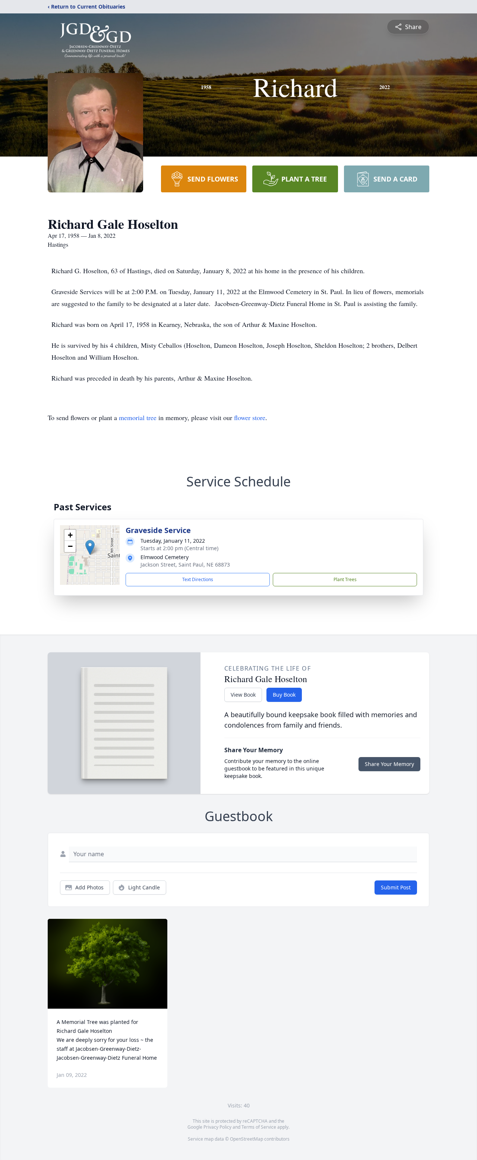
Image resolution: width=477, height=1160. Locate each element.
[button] (90, 547)
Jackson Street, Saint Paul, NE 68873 (185, 564)
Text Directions (197, 579)
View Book (243, 694)
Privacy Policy (217, 1127)
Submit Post (396, 887)
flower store (249, 417)
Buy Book (284, 694)
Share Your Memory (389, 763)
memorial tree (138, 417)
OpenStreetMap (246, 1139)
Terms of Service (258, 1127)
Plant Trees (345, 579)
